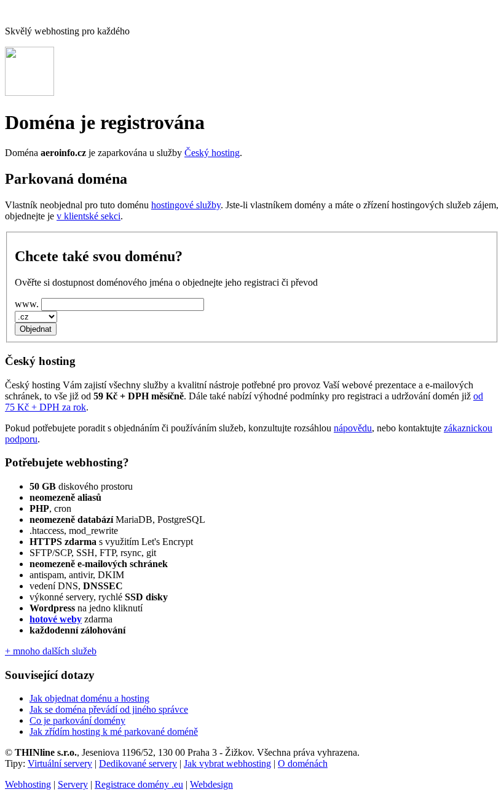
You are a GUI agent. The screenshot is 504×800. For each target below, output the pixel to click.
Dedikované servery (138, 763)
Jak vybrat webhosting (227, 763)
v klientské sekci (88, 216)
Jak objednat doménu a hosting (89, 698)
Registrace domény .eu (139, 784)
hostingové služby (186, 205)
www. (27, 304)
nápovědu (353, 428)
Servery (73, 784)
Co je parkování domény (77, 720)
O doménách (303, 763)
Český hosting (212, 152)
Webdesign (211, 784)
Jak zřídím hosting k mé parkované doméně (114, 731)
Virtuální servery (60, 763)
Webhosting (28, 784)
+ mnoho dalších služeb (50, 651)
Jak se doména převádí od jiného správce (109, 709)
